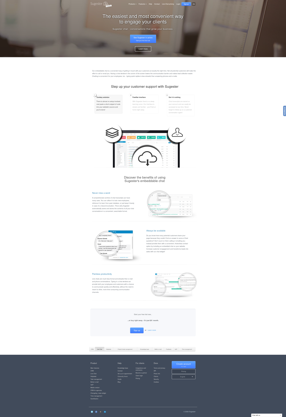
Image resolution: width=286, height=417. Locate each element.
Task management (96, 379)
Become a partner (141, 373)
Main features (94, 368)
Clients (156, 376)
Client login (139, 376)
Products (132, 4)
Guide (119, 379)
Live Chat (93, 374)
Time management (96, 396)
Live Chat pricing (168, 4)
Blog (119, 382)
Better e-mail (94, 382)
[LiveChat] (92, 4)
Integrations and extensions (141, 369)
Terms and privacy (159, 368)
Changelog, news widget (98, 393)
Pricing (138, 378)
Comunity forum (123, 376)
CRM (92, 371)
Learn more (143, 49)
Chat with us (266, 415)
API (155, 371)
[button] (183, 377)
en (194, 4)
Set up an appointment (125, 374)
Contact (157, 4)
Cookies (156, 382)
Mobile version (95, 388)
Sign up (137, 330)
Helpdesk (93, 376)
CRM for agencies (96, 390)
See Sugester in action (143, 38)
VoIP (91, 385)
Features (142, 4)
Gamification (94, 399)
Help (150, 4)
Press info (157, 374)
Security (156, 379)
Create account (183, 364)
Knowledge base (123, 368)
